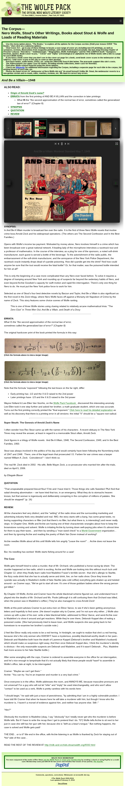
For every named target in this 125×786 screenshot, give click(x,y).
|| (61, 143)
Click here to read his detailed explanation (91, 410)
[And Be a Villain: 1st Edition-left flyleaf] (74, 128)
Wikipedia (20, 67)
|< (55, 143)
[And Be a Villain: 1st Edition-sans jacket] (90, 128)
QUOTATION (17, 110)
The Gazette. (98, 761)
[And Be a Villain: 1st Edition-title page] (108, 128)
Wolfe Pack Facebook (64, 403)
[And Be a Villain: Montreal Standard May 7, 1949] (23, 128)
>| (68, 143)
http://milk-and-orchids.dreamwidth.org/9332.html (70, 745)
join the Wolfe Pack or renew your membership (62, 760)
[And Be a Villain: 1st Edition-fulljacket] (57, 128)
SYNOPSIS (16, 107)
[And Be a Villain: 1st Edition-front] (40, 128)
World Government (91, 530)
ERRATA (15, 96)
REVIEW (15, 114)
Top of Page (62, 783)
